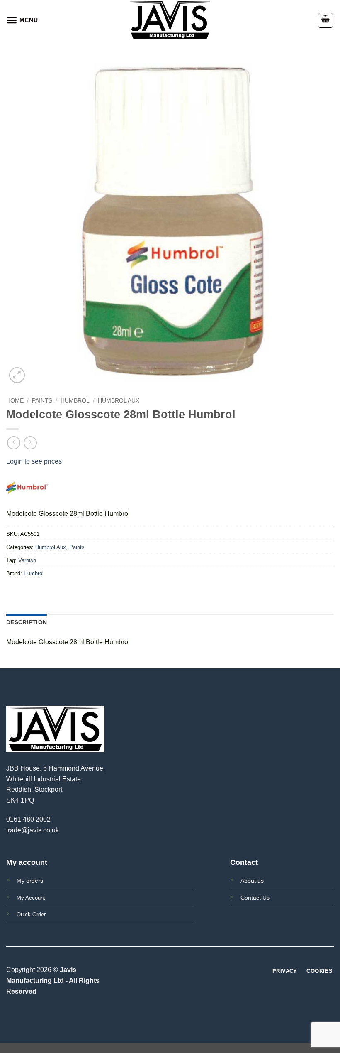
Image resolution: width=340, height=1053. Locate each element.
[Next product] (13, 442)
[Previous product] (30, 442)
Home (15, 401)
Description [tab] (26, 622)
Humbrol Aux (118, 401)
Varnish (27, 560)
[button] (22, 20)
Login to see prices (34, 461)
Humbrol (75, 401)
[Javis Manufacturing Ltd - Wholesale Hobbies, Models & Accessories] (170, 20)
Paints (42, 401)
